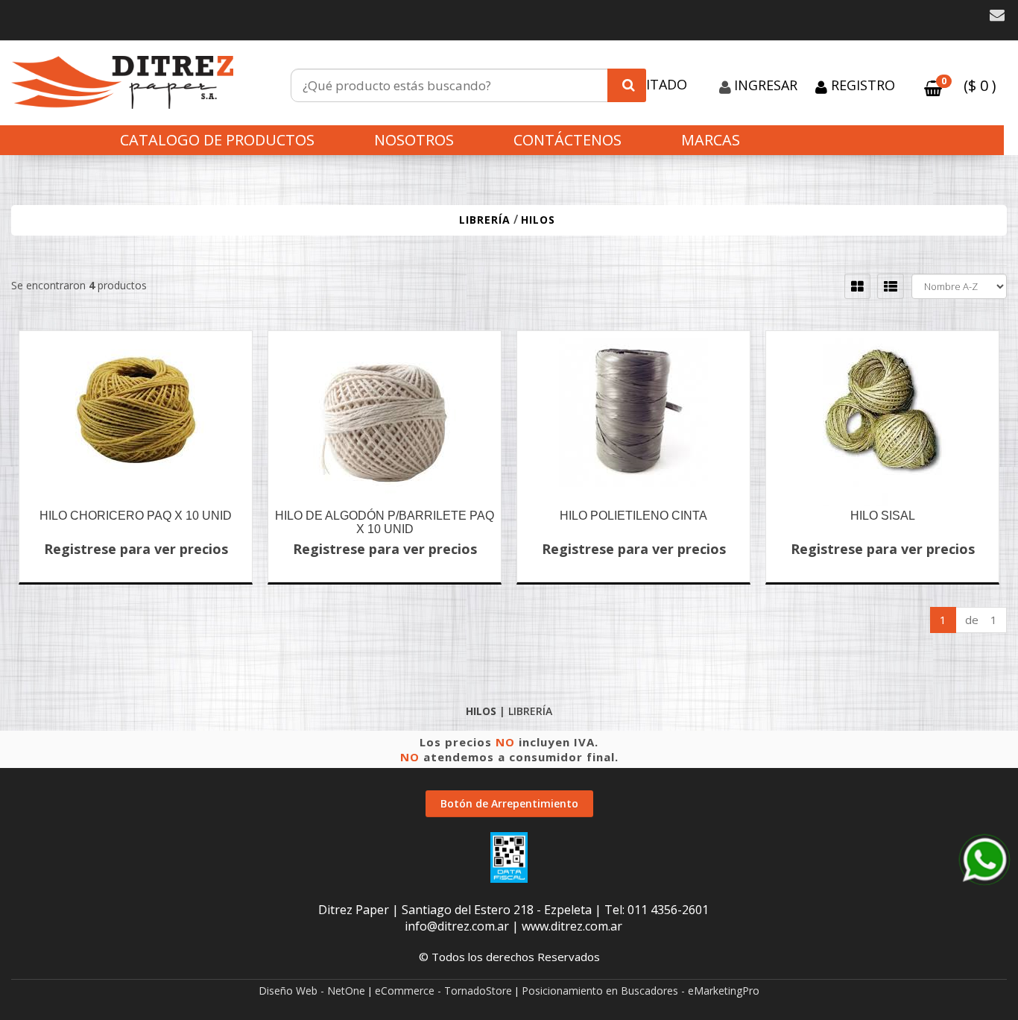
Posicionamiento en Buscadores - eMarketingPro (640, 990)
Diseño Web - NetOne (312, 990)
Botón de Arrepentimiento (509, 803)
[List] (890, 286)
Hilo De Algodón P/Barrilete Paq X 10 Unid (384, 522)
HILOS (538, 219)
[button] (997, 15)
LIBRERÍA (484, 219)
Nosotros (414, 140)
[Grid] (857, 286)
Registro (861, 85)
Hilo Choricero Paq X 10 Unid (135, 515)
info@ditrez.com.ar (457, 926)
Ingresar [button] (765, 85)
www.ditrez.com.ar (572, 926)
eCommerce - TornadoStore (443, 990)
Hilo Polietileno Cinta (633, 515)
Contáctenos (567, 140)
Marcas (710, 140)
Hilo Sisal (882, 515)
